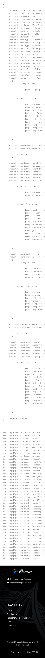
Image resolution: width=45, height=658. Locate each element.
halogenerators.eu (28, 642)
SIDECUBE (34, 652)
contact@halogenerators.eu (20, 583)
